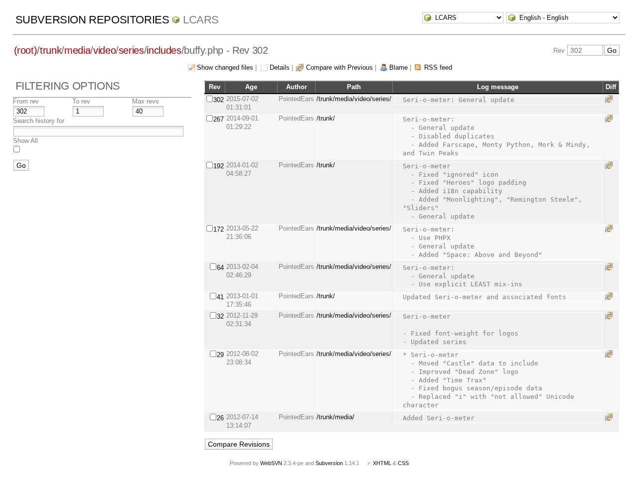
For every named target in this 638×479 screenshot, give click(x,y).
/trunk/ (326, 118)
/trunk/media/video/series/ (354, 99)
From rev (26, 101)
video (104, 50)
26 (220, 418)
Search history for (38, 120)
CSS (403, 463)
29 (220, 355)
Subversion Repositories (92, 19)
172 (218, 229)
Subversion (329, 463)
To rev (81, 101)
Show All (25, 140)
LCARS (201, 19)
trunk (50, 50)
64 (220, 267)
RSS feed (438, 67)
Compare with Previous (339, 67)
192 (218, 166)
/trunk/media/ (335, 417)
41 (220, 297)
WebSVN (271, 463)
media (77, 50)
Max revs (145, 101)
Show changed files (225, 67)
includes (164, 50)
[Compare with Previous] (610, 99)
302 (218, 100)
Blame (398, 67)
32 (220, 316)
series (131, 50)
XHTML (382, 463)
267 (218, 119)
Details (280, 67)
